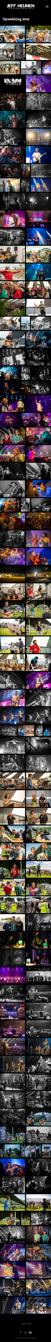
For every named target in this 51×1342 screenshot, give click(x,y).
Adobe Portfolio (30, 1338)
